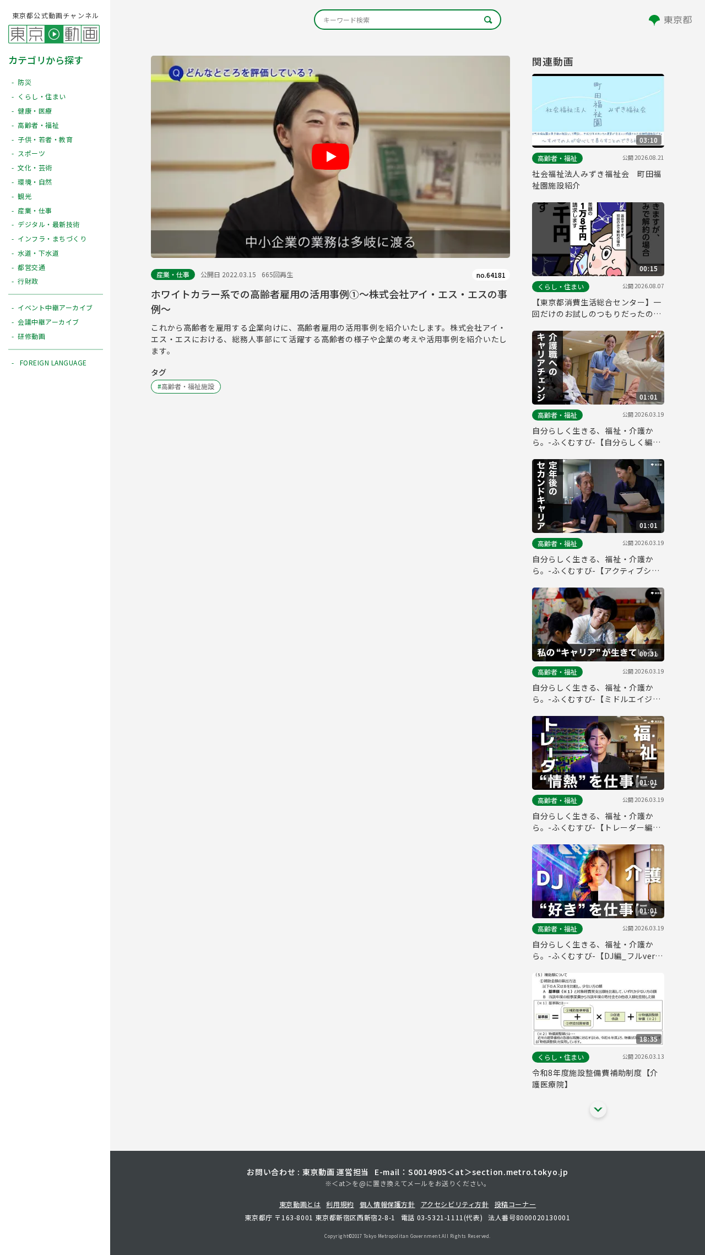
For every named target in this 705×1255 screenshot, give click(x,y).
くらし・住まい (561, 286)
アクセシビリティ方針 (455, 1204)
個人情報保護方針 (387, 1204)
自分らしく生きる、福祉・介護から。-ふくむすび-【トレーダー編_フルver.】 (595, 821)
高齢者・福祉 (557, 158)
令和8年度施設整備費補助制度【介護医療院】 (595, 1078)
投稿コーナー (515, 1204)
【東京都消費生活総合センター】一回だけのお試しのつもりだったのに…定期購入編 (596, 308)
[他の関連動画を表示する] (598, 1109)
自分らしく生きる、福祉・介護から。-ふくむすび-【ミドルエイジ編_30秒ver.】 (596, 693)
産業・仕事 (172, 274)
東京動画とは (300, 1204)
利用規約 (340, 1204)
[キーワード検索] (407, 19)
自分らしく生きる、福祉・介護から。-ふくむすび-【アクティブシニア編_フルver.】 (596, 565)
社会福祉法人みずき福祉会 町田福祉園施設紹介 (596, 179)
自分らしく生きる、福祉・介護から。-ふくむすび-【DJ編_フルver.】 (598, 950)
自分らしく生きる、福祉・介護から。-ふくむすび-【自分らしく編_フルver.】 (595, 436)
